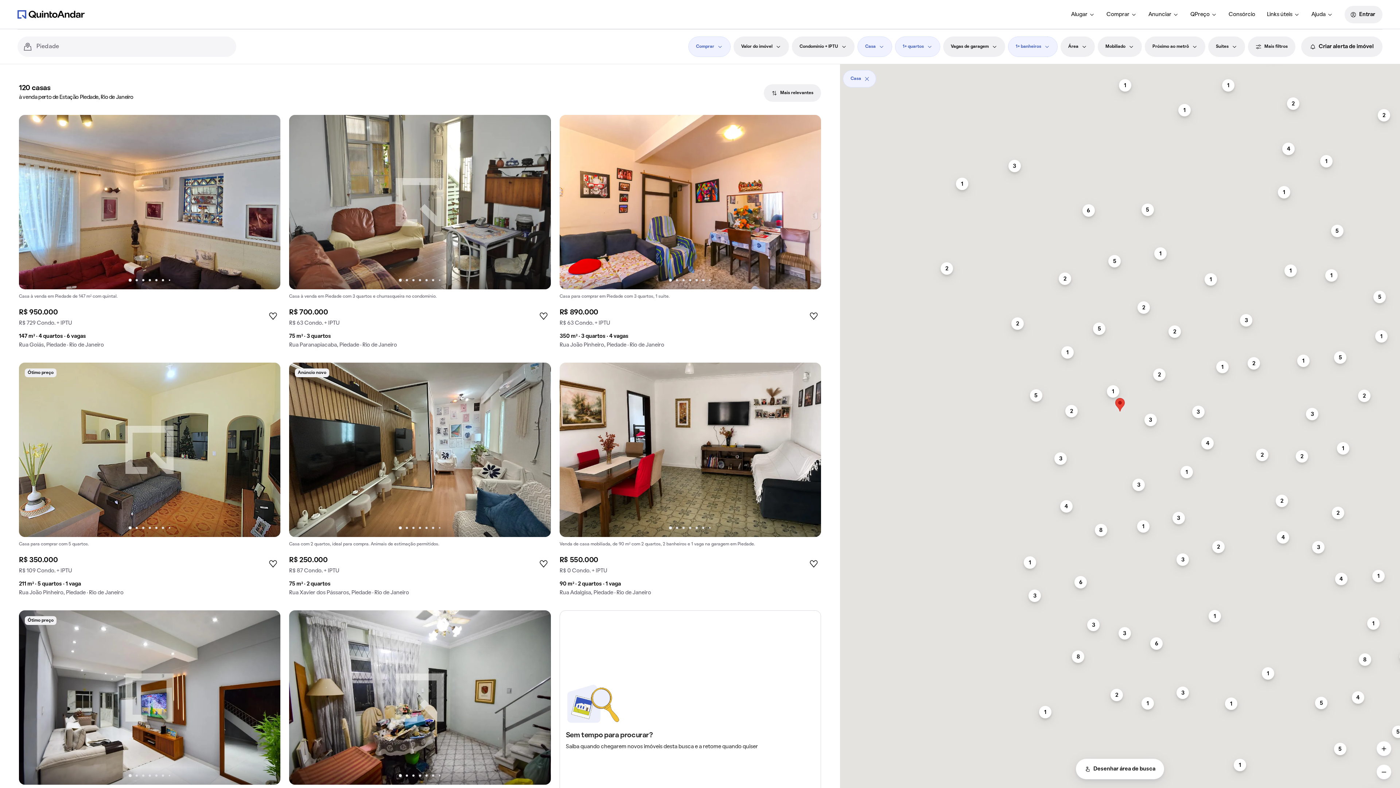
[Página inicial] (51, 14)
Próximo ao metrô (1170, 47)
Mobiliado (1115, 47)
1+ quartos (913, 47)
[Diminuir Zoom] (1384, 772)
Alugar (1079, 14)
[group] (149, 234)
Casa (870, 47)
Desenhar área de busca (1124, 769)
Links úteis (1279, 14)
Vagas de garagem (970, 47)
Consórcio (1242, 14)
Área (1073, 47)
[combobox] (133, 46)
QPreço (1200, 14)
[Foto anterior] (32, 202)
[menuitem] (1083, 14)
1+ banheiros (1028, 47)
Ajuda (1318, 14)
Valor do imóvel (757, 47)
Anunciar (1159, 14)
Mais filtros (1276, 47)
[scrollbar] (1120, 76)
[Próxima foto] (267, 202)
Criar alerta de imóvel (1346, 46)
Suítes (1222, 47)
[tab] (792, 93)
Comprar (1118, 14)
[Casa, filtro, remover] (867, 79)
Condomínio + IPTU (819, 47)
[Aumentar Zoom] (1384, 748)
